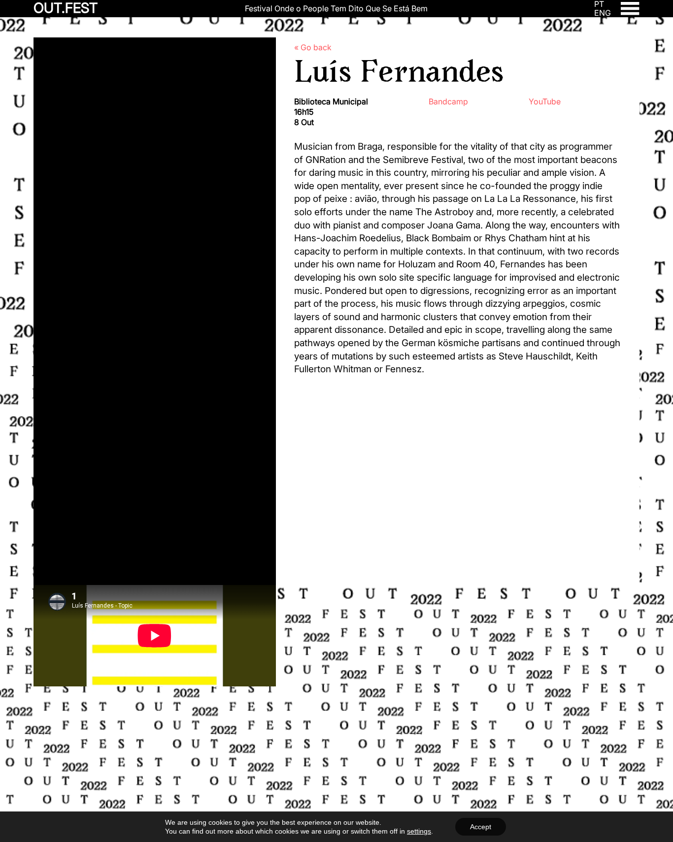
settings (419, 831)
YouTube (545, 101)
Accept (480, 827)
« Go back (313, 47)
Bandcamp (448, 101)
